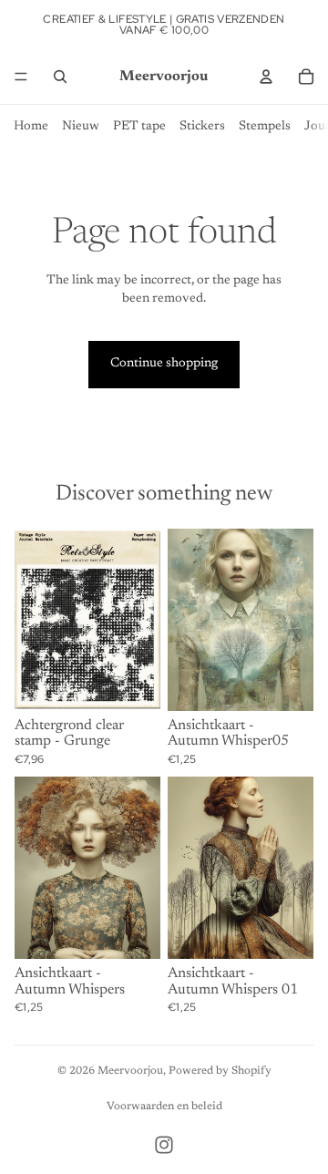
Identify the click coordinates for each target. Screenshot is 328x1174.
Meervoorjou (130, 1071)
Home (31, 126)
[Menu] (21, 77)
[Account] (266, 77)
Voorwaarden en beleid (164, 1106)
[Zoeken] (60, 77)
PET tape (139, 126)
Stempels (265, 126)
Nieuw (80, 126)
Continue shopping (164, 363)
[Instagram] (164, 1145)
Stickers (202, 126)
